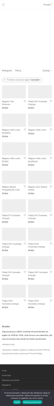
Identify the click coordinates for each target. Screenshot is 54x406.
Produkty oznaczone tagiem (23, 80)
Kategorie (7, 70)
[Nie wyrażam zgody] (50, 397)
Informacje (6, 375)
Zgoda (17, 402)
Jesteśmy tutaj (8, 344)
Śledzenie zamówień (10, 380)
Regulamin (6, 385)
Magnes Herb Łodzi (37, 130)
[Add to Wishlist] (24, 101)
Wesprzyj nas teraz (11, 53)
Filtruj (18, 70)
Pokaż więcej (6, 108)
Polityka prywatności (32, 402)
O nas (4, 371)
